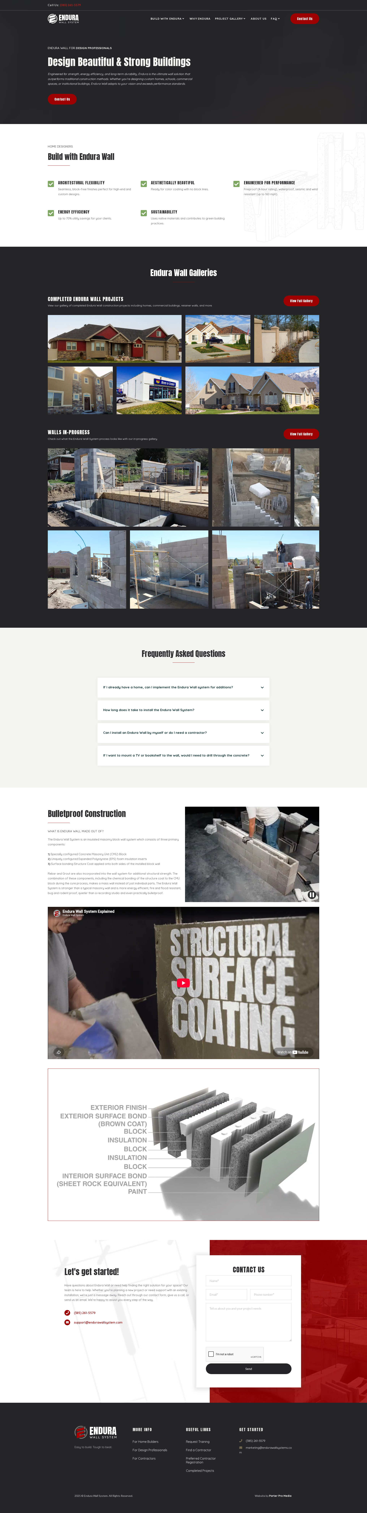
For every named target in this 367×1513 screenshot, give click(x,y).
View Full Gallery (301, 301)
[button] (167, 19)
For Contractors (144, 1458)
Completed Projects (200, 1471)
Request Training (197, 1442)
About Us (258, 18)
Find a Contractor (198, 1450)
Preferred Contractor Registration (201, 1460)
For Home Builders (145, 1442)
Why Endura (200, 18)
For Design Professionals (150, 1450)
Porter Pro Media (280, 1496)
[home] (63, 18)
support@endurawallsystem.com (98, 1322)
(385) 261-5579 (84, 1313)
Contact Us (305, 18)
